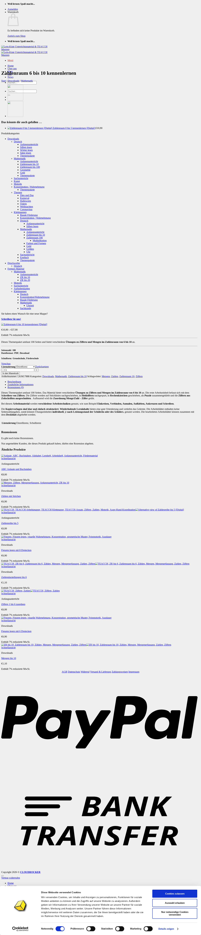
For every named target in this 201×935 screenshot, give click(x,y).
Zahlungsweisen (120, 671)
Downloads (13, 80)
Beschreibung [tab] (14, 381)
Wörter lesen (26, 150)
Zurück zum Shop (16, 36)
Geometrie (25, 170)
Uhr (28, 251)
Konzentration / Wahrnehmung (29, 186)
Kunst (17, 181)
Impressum (133, 671)
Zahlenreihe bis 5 (9, 523)
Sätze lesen (25, 153)
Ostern (23, 203)
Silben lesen (26, 147)
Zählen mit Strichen (11, 496)
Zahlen (114, 376)
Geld (22, 172)
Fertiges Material (16, 268)
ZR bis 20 (25, 280)
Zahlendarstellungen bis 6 (14, 577)
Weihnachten (26, 206)
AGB (64, 671)
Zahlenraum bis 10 (29, 164)
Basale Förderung (29, 215)
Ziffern (139, 376)
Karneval (24, 198)
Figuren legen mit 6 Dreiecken (16, 631)
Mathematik (27, 80)
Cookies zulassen (175, 893)
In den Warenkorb (11, 373)
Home (11, 65)
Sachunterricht (21, 178)
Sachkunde (25, 308)
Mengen (106, 376)
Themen (18, 192)
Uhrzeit (30, 305)
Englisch (24, 257)
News (10, 77)
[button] (13, 9)
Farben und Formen (36, 243)
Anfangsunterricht (29, 144)
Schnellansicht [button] (8, 458)
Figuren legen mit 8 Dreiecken (16, 550)
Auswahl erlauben (175, 903)
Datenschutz (74, 671)
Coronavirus (26, 209)
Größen (30, 249)
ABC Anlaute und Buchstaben (16, 469)
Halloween (25, 201)
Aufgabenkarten (22, 288)
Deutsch (18, 141)
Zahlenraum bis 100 (30, 167)
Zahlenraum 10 (126, 376)
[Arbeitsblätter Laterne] (15, 116)
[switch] (90, 928)
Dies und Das (27, 195)
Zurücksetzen (42, 366)
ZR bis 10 (25, 277)
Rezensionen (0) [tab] (16, 387)
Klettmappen (20, 212)
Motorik (18, 184)
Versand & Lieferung (100, 671)
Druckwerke (14, 263)
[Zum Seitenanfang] (2, 875)
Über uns (12, 68)
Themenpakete (27, 155)
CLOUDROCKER (30, 872)
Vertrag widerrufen (10, 877)
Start (3, 80)
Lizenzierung (8, 366)
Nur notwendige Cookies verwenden (174, 913)
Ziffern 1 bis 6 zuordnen (13, 604)
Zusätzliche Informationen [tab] (20, 384)
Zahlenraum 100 (34, 237)
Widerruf (85, 671)
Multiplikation (40, 240)
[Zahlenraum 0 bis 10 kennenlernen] (15, 99)
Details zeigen (166, 928)
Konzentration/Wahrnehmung (34, 297)
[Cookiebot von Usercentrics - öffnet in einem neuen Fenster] (20, 929)
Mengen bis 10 (8, 658)
